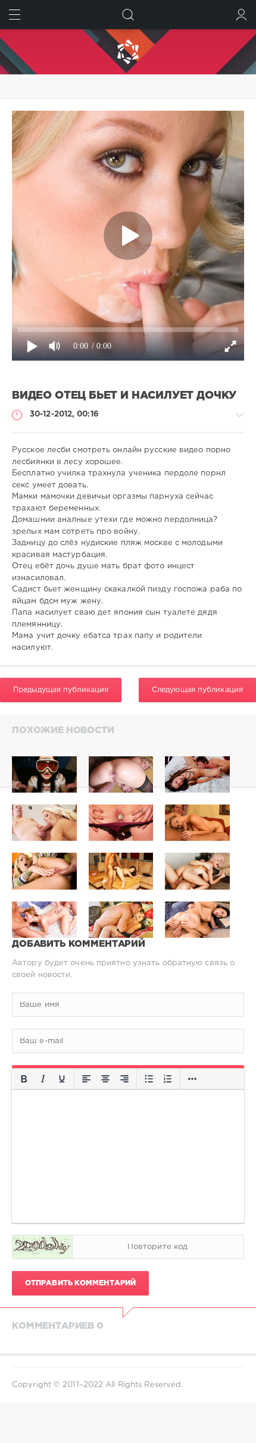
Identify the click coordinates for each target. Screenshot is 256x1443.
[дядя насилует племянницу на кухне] (44, 774)
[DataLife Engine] (128, 51)
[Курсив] (43, 1079)
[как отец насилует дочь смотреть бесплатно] (121, 774)
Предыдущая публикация (60, 690)
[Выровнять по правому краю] (124, 1079)
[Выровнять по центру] (105, 1079)
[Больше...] (192, 1079)
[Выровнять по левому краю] (86, 1079)
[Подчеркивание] (62, 1079)
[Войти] (241, 14)
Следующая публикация (197, 690)
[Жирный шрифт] (23, 1079)
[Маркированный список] (149, 1079)
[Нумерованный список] (168, 1079)
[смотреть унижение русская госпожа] (197, 774)
